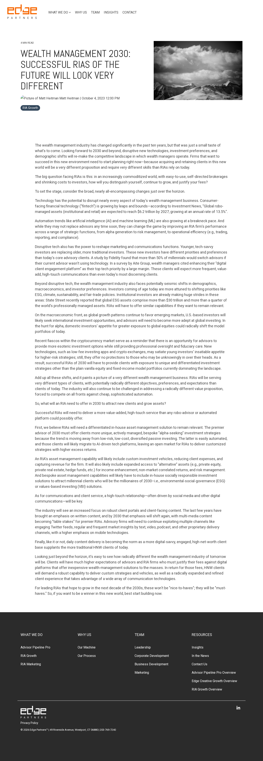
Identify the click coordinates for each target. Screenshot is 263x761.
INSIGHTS (111, 12)
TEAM (95, 12)
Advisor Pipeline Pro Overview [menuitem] (214, 673)
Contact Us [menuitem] (199, 664)
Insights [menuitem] (197, 647)
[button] (238, 708)
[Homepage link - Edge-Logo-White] (33, 716)
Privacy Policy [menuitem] (29, 723)
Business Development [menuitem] (151, 664)
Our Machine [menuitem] (87, 647)
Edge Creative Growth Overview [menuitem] (214, 681)
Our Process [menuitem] (87, 656)
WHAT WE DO (58, 12)
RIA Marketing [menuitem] (31, 664)
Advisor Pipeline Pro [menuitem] (35, 647)
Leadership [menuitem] (143, 647)
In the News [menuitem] (200, 656)
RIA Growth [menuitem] (29, 656)
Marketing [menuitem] (142, 673)
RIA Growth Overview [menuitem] (207, 689)
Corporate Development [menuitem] (152, 656)
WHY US (81, 12)
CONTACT (129, 12)
